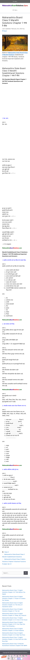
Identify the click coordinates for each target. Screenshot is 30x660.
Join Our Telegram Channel (19, 658)
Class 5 (6, 552)
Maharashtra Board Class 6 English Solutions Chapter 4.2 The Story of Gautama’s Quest (12, 604)
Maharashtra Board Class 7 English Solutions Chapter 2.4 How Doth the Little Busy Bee (14, 639)
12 (8, 658)
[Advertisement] (15, 101)
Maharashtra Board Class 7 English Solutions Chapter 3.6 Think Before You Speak (13, 592)
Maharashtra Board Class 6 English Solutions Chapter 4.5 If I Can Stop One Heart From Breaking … (13, 624)
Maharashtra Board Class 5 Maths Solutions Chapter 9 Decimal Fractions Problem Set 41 (14, 561)
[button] (15, 657)
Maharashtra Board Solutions (19, 652)
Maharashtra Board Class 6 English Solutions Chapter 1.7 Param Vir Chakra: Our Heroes (14, 598)
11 (26, 656)
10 (23, 656)
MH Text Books (12, 658)
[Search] (26, 573)
